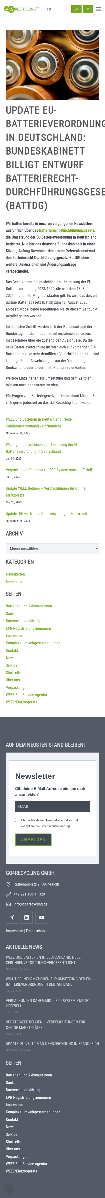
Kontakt (12, 650)
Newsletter (14, 581)
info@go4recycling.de (31, 904)
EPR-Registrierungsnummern (28, 628)
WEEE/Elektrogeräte (21, 702)
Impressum (14, 635)
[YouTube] (41, 918)
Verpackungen (17, 687)
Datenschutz (36, 931)
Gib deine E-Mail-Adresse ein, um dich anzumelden (50, 792)
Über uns (13, 680)
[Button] (76, 9)
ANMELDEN (33, 840)
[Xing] (12, 918)
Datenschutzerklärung (23, 621)
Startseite (13, 672)
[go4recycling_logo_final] (21, 9)
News (10, 658)
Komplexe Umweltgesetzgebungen (33, 643)
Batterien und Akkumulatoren (29, 606)
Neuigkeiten (15, 574)
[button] (98, 9)
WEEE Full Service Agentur (26, 694)
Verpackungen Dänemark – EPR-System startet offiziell (49, 470)
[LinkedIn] (27, 918)
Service (11, 665)
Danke (11, 613)
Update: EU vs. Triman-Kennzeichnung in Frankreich (46, 513)
